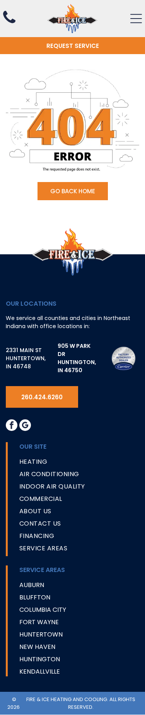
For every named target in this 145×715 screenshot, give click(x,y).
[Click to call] (9, 23)
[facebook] (11, 426)
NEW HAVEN (37, 646)
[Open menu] (136, 18)
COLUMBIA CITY (42, 609)
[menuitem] (79, 463)
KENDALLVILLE (39, 671)
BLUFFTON (34, 597)
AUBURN (31, 585)
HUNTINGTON (39, 659)
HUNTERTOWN (41, 634)
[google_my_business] (25, 426)
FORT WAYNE (39, 622)
